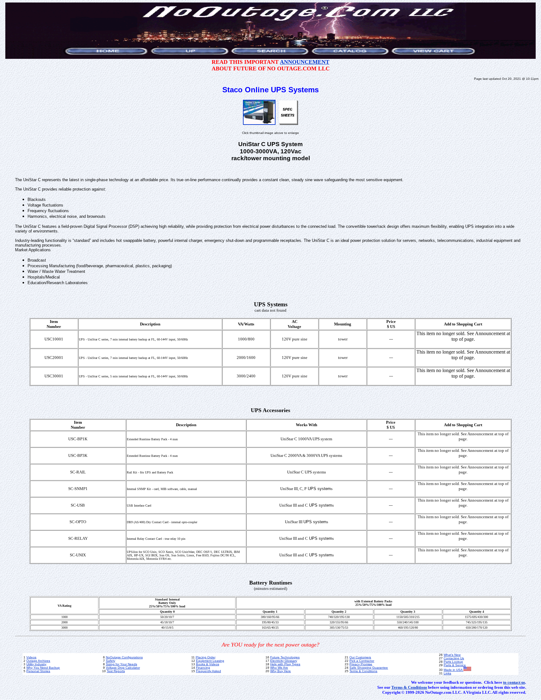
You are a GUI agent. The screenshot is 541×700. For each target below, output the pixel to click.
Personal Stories (38, 671)
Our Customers (360, 657)
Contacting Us (454, 658)
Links (447, 673)
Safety (110, 660)
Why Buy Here (280, 671)
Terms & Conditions (363, 671)
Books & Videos (207, 664)
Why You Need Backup (43, 667)
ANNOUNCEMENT (304, 62)
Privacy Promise (360, 664)
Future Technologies (285, 657)
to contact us (514, 682)
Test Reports (116, 671)
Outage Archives (38, 660)
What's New (452, 655)
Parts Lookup (453, 661)
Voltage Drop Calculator (123, 667)
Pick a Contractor (361, 660)
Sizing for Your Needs (121, 664)
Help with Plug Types (285, 664)
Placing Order (205, 657)
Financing (203, 667)
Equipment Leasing (210, 660)
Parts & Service (455, 665)
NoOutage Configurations (124, 657)
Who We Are (279, 667)
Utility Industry (36, 664)
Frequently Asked (208, 671)
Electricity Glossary (283, 660)
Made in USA (453, 670)
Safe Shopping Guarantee (368, 667)
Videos (31, 657)
